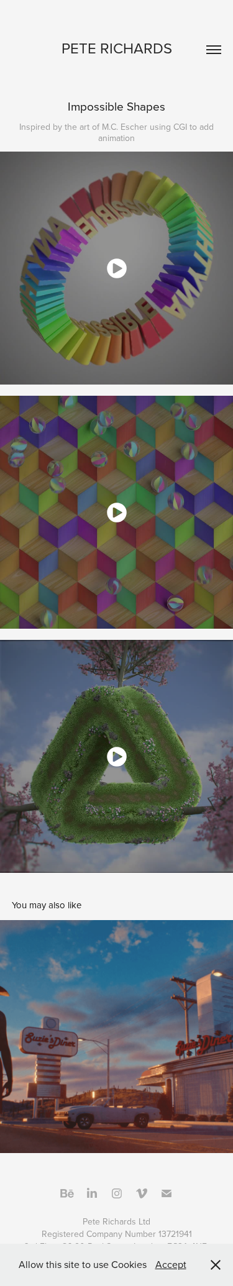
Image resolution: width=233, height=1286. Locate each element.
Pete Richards (117, 47)
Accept (170, 1264)
